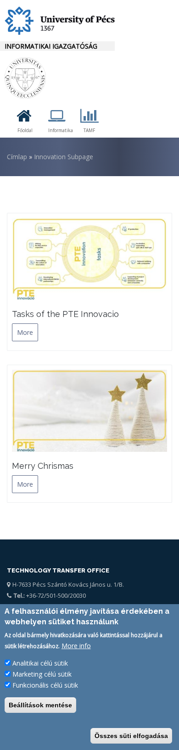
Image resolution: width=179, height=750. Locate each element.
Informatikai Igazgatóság (51, 46)
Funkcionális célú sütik (45, 685)
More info (76, 645)
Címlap (17, 156)
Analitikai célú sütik (40, 663)
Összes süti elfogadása (131, 735)
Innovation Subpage (63, 156)
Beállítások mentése (40, 705)
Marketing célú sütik (42, 674)
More (25, 332)
